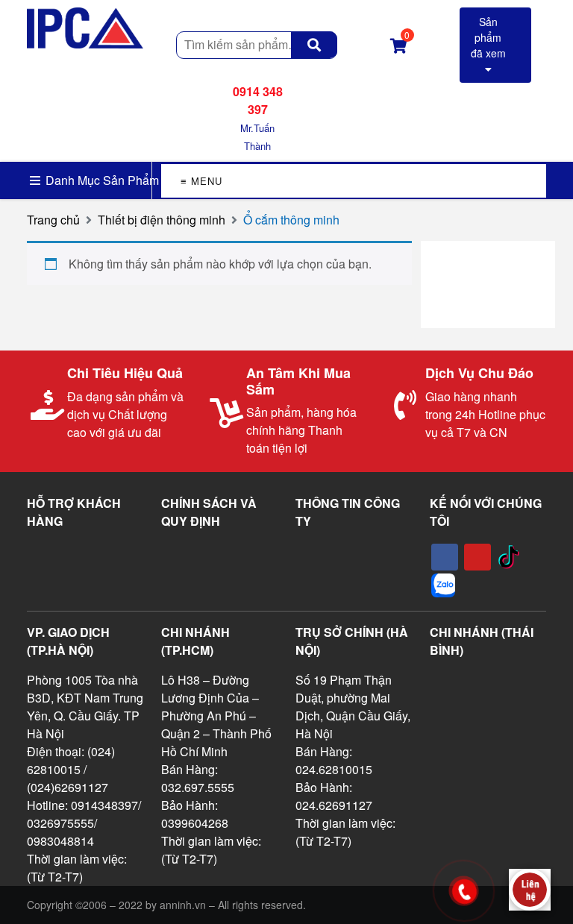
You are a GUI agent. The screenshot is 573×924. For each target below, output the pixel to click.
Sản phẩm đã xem (488, 37)
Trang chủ (53, 219)
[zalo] (443, 585)
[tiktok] (508, 557)
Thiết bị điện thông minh (161, 219)
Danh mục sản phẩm (101, 180)
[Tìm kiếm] (314, 44)
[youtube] (477, 557)
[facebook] (444, 557)
